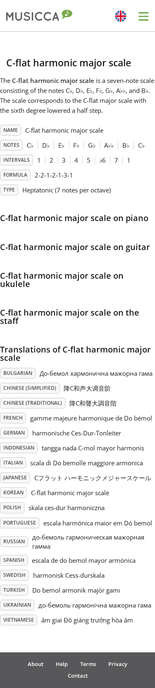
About (35, 664)
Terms (88, 664)
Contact (78, 675)
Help (62, 664)
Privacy (117, 664)
